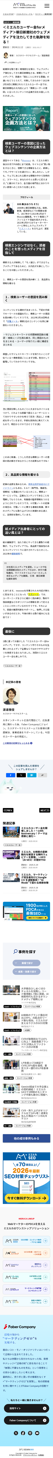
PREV (9, 810)
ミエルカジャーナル (24, 14)
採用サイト (15, 1408)
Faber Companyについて (23, 1420)
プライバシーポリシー (30, 1455)
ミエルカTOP (8, 14)
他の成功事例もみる (26, 1138)
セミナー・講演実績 (12, 22)
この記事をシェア (14, 62)
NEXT (43, 810)
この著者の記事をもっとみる (16, 743)
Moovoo (26, 160)
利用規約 (41, 1455)
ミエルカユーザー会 (12, 665)
